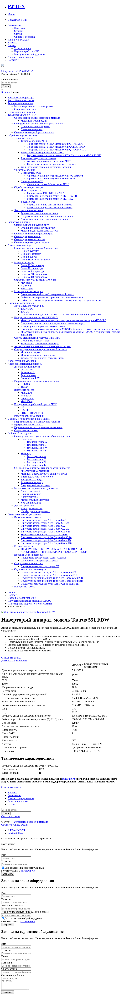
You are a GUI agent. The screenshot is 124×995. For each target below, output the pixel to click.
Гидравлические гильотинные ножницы (36, 381)
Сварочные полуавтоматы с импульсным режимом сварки (53, 323)
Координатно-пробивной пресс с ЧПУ (35, 404)
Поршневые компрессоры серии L (39, 560)
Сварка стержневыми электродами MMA (37, 337)
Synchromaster (28, 375)
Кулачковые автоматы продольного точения (51, 164)
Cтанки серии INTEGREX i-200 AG (47, 193)
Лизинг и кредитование (21, 57)
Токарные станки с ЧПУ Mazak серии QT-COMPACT (56, 149)
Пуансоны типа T (37, 444)
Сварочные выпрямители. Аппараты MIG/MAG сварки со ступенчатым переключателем (70, 329)
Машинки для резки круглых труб (39, 230)
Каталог (5, 92)
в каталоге (68, 778)
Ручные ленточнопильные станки (39, 213)
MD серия (26, 282)
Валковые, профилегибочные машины (29, 418)
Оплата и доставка (24, 36)
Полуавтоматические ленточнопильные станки (47, 216)
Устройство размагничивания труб (40, 343)
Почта (4, 956)
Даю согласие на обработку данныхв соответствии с (22, 869)
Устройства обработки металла (31, 821)
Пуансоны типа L (37, 450)
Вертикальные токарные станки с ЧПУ (42, 152)
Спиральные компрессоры (28, 563)
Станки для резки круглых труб (31, 224)
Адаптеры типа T (30, 496)
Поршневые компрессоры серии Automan (43, 557)
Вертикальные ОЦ (31, 172)
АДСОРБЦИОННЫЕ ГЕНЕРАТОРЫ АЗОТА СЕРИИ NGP (54, 551)
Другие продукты (24, 505)
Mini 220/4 (26, 392)
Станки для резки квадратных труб (33, 233)
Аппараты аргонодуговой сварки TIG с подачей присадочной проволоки (61, 314)
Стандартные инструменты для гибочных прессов (42, 436)
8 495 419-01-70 (25, 71)
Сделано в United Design (14, 824)
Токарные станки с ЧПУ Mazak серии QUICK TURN (56, 146)
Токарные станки (23, 138)
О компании (14, 25)
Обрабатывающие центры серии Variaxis (49, 204)
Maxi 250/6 (26, 401)
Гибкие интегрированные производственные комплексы (52, 297)
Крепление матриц (31, 502)
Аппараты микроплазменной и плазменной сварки (42, 346)
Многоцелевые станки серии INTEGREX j (50, 198)
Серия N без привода (32, 265)
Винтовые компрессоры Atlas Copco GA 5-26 (45, 531)
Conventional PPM (30, 378)
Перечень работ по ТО (26, 51)
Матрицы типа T (36, 459)
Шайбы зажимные (31, 494)
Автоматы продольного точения (38, 158)
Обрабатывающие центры (28, 187)
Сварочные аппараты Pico (35, 340)
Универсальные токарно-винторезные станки (46, 167)
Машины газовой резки (34, 120)
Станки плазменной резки (35, 126)
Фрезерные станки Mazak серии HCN (48, 184)
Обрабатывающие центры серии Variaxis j (50, 207)
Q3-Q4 (24, 410)
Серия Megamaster (31, 253)
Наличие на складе (18, 39)
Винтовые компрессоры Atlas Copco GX (43, 525)
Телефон (6, 861)
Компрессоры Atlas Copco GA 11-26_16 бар (44, 534)
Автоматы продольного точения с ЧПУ (49, 161)
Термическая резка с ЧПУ (22, 115)
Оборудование (9, 969)
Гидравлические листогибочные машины (37, 421)
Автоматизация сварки (20, 245)
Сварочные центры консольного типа (35, 279)
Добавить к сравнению (14, 660)
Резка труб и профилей (20, 222)
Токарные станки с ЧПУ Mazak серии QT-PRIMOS (55, 143)
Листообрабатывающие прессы (25, 363)
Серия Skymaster (30, 251)
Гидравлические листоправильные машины (38, 427)
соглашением (28, 870)
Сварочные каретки (25, 109)
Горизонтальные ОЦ (32, 181)
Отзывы (18, 31)
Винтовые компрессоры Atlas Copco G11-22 (45, 523)
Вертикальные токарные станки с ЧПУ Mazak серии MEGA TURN (64, 155)
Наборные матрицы (31, 479)
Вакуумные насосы (25, 586)
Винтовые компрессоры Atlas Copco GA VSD (46, 540)
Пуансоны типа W (37, 447)
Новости (12, 42)
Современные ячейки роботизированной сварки (47, 294)
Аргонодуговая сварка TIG (29, 305)
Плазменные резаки (31, 129)
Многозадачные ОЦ (32, 190)
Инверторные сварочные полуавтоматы (43, 326)
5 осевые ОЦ (28, 201)
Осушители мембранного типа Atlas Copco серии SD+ (51, 583)
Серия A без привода (32, 271)
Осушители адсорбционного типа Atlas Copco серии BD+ (52, 580)
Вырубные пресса (24, 389)
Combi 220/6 (27, 398)
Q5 (22, 407)
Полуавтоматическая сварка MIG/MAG (36, 317)
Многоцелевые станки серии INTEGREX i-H (52, 196)
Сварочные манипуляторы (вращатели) (35, 248)
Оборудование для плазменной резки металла (39, 123)
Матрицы (26, 453)
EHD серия (27, 288)
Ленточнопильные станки (28, 210)
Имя (3, 855)
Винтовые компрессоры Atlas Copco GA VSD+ (46, 543)
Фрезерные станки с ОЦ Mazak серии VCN (51, 178)
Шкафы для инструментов (35, 511)
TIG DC (25, 311)
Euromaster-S (28, 372)
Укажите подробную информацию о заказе (25, 911)
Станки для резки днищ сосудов (32, 242)
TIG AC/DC (27, 308)
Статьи (18, 33)
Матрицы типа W (36, 462)
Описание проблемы (12, 975)
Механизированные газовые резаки (33, 106)
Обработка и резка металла (22, 135)
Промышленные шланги (21, 112)
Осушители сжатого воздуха (30, 569)
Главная (12, 592)
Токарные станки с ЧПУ (34, 141)
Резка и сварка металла (20, 103)
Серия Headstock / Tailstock (35, 259)
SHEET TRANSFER (32, 413)
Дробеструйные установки (22, 360)
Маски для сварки (31, 352)
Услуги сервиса (22, 48)
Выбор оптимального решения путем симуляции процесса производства (61, 300)
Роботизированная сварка (28, 291)
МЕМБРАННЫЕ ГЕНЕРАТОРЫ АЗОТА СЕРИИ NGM (51, 549)
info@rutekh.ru (9, 71)
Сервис (12, 45)
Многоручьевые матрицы (35, 470)
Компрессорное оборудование (24, 514)
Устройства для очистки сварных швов (42, 358)
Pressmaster (27, 369)
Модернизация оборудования (30, 54)
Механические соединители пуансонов (36, 488)
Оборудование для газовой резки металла (37, 117)
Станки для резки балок (27, 236)
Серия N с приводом (32, 268)
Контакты (13, 60)
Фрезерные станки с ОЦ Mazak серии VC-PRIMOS (55, 175)
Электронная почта (12, 905)
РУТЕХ (16, 6)
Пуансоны (26, 439)
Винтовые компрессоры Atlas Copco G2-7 (44, 520)
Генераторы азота (23, 546)
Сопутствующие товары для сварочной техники (40, 349)
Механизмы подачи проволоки (38, 355)
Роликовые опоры (24, 262)
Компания (6, 962)
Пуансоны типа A (37, 442)
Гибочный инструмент (20, 433)
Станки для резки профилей (29, 239)
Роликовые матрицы (32, 482)
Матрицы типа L (36, 465)
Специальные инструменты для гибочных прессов (42, 468)
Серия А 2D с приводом (34, 274)
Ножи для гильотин (31, 508)
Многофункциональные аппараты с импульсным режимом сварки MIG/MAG (63, 320)
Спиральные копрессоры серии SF (40, 566)
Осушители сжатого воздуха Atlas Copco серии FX (49, 572)
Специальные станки (26, 430)
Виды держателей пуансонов (37, 476)
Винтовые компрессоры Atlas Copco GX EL (45, 528)
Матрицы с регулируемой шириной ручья (44, 473)
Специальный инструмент (35, 485)
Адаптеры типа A (30, 491)
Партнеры (19, 28)
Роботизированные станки (29, 415)
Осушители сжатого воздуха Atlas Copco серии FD (49, 575)
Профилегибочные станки (28, 424)
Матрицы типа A (36, 456)
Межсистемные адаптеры (35, 499)
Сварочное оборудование (22, 303)
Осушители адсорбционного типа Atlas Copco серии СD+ (52, 578)
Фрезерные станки (24, 169)
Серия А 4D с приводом (34, 277)
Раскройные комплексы (21, 100)
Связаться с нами (17, 19)
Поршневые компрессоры (28, 554)
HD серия (26, 285)
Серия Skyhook (29, 256)
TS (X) (24, 387)
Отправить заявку (11, 657)
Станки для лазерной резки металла (34, 132)
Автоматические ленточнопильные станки (44, 219)
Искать (6, 86)
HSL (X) (25, 384)
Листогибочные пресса (27, 366)
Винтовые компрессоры (21, 97)
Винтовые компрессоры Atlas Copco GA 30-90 (46, 537)
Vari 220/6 (26, 395)
